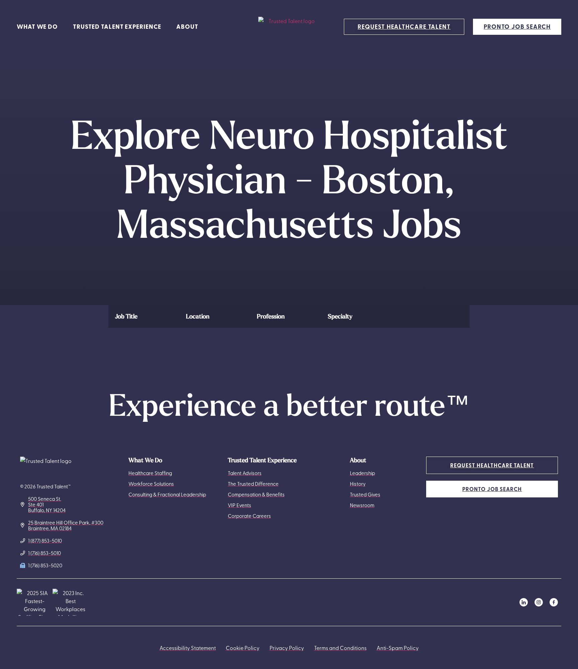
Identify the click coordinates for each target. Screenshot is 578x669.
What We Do (37, 26)
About (187, 26)
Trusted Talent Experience (117, 26)
